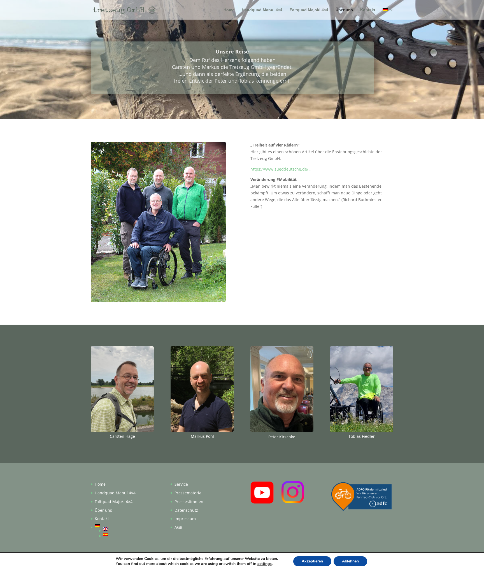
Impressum (185, 518)
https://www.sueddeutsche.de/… (280, 169)
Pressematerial (188, 492)
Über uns (344, 10)
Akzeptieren (312, 561)
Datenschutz (186, 510)
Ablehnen (350, 561)
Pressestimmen (188, 501)
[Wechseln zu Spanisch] (119, 534)
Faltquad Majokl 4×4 (309, 10)
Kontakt (367, 10)
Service (181, 484)
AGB (178, 527)
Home (229, 10)
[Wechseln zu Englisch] (119, 529)
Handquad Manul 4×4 (262, 10)
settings (264, 563)
